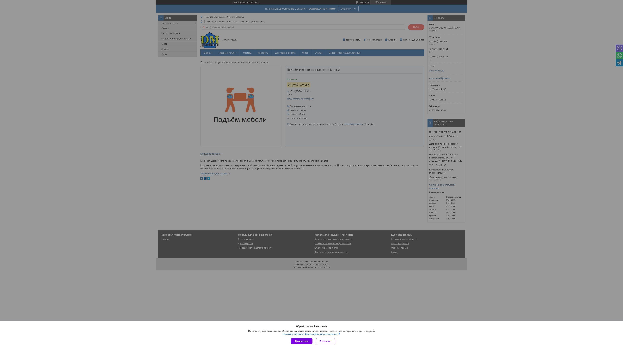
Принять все (301, 341)
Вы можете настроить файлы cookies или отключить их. (310, 334)
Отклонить (325, 341)
